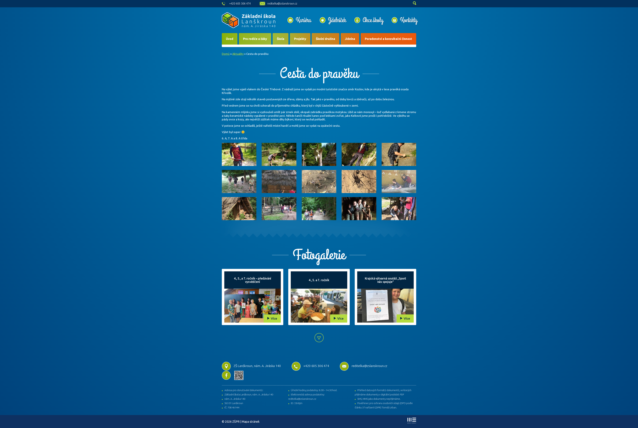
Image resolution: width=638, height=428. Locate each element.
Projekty (300, 38)
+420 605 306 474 (240, 3)
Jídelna (350, 38)
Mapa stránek (251, 421)
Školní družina (325, 38)
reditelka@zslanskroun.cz (282, 3)
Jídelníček (337, 20)
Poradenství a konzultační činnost (388, 38)
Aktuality (238, 53)
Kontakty (408, 20)
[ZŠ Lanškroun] (248, 20)
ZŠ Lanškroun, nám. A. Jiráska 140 (257, 366)
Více (274, 318)
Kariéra (303, 20)
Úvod (229, 38)
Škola (280, 38)
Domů (226, 53)
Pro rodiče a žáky (255, 38)
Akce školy (373, 20)
